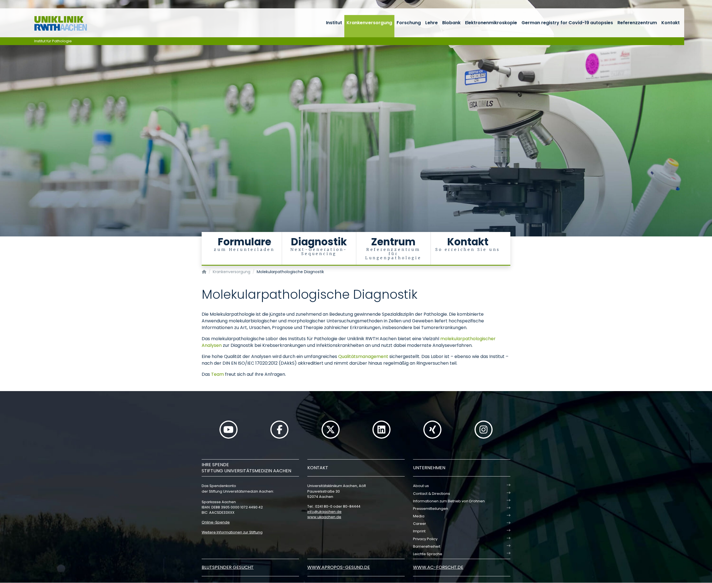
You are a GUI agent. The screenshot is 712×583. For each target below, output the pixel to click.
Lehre (431, 22)
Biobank (451, 22)
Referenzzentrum (637, 22)
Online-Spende (216, 522)
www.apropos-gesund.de (338, 567)
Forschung (409, 22)
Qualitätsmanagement (363, 356)
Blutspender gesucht (228, 567)
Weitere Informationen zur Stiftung (232, 532)
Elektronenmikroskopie (491, 22)
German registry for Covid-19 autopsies (567, 22)
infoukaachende (324, 511)
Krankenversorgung (369, 22)
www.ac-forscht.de (438, 567)
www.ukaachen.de (324, 517)
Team (217, 374)
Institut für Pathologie (53, 41)
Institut (334, 22)
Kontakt (670, 22)
